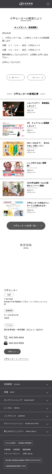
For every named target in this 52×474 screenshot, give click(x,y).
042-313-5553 (16, 343)
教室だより (12, 352)
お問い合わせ (28, 454)
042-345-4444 (16, 337)
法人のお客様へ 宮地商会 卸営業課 (18, 443)
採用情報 (16, 449)
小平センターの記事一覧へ (25, 225)
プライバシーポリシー (12, 454)
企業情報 (7, 449)
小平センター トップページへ (16, 359)
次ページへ (36, 77)
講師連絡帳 (27, 449)
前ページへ (15, 77)
